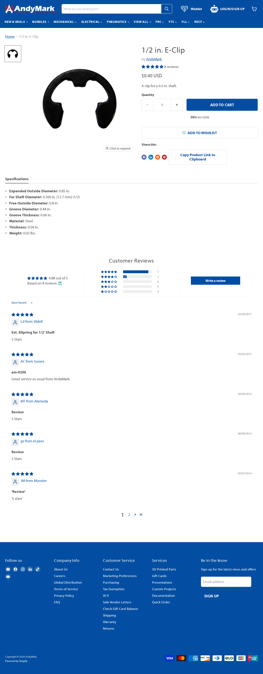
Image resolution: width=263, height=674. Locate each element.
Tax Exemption (113, 589)
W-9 (106, 595)
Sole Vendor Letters (117, 602)
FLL (185, 22)
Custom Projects (164, 589)
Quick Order (161, 602)
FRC (159, 22)
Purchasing (111, 582)
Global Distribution (68, 582)
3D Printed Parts (164, 569)
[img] (22, 314)
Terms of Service (66, 589)
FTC (172, 22)
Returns (108, 628)
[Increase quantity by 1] (177, 105)
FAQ (57, 602)
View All (141, 22)
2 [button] (129, 514)
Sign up (211, 595)
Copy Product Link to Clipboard (197, 156)
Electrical (90, 22)
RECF (198, 22)
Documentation (163, 595)
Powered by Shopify (16, 660)
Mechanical (64, 22)
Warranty (109, 622)
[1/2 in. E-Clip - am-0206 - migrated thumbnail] (13, 54)
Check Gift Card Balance (120, 608)
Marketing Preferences (120, 576)
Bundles (39, 22)
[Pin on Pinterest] (164, 157)
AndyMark (154, 59)
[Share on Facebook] (144, 157)
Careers (59, 576)
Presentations (162, 582)
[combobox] (111, 9)
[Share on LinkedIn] (150, 157)
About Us (61, 569)
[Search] (166, 9)
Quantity (148, 95)
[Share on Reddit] (157, 157)
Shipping (109, 615)
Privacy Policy (64, 595)
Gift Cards (159, 576)
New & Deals (15, 22)
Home (10, 37)
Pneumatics (117, 22)
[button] (153, 66)
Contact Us (111, 569)
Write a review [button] (215, 281)
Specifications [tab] (17, 178)
